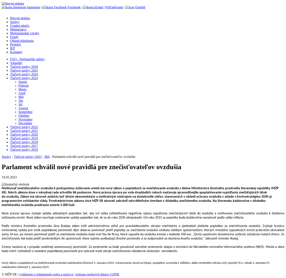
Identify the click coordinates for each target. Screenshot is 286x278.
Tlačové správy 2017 (24, 146)
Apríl (21, 93)
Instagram (33, 7)
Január (22, 82)
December (25, 123)
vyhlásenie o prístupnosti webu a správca (46, 274)
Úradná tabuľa (19, 25)
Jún (20, 100)
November (25, 119)
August (23, 108)
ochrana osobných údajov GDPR (97, 274)
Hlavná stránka (20, 18)
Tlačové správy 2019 (24, 138)
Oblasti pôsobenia (22, 40)
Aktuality (16, 63)
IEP (12, 48)
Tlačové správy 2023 (24, 78)
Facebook (74, 7)
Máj (21, 97)
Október (23, 115)
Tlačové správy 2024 (24, 74)
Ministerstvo (18, 29)
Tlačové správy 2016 (24, 149)
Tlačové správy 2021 (24, 131)
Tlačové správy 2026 (24, 66)
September (25, 112)
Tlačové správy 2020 (24, 134)
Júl (20, 104)
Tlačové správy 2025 (24, 70)
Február (23, 85)
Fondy (14, 37)
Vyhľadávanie (113, 7)
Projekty (15, 44)
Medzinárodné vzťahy (24, 33)
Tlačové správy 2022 (24, 127)
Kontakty (16, 52)
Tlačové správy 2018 (24, 142)
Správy (14, 22)
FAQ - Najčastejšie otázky (27, 59)
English (140, 7)
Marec (22, 89)
